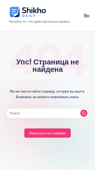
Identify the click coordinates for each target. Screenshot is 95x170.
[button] (83, 113)
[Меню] (86, 15)
